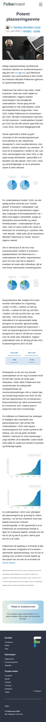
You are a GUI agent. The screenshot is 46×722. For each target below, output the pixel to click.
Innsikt (36, 31)
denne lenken (8, 563)
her (16, 73)
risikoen (36, 614)
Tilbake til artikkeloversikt (23, 607)
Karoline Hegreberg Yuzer (27, 27)
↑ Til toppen (37, 691)
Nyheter (27, 31)
